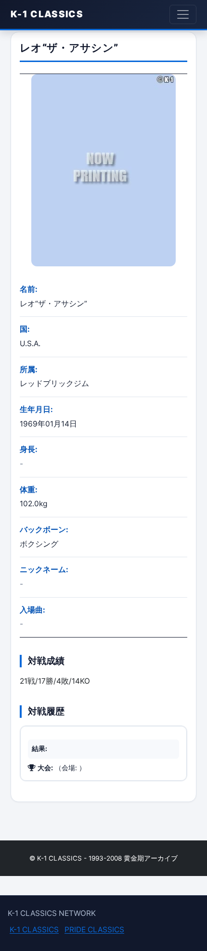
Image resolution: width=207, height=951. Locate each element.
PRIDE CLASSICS (94, 929)
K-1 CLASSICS (47, 14)
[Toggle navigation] (182, 14)
